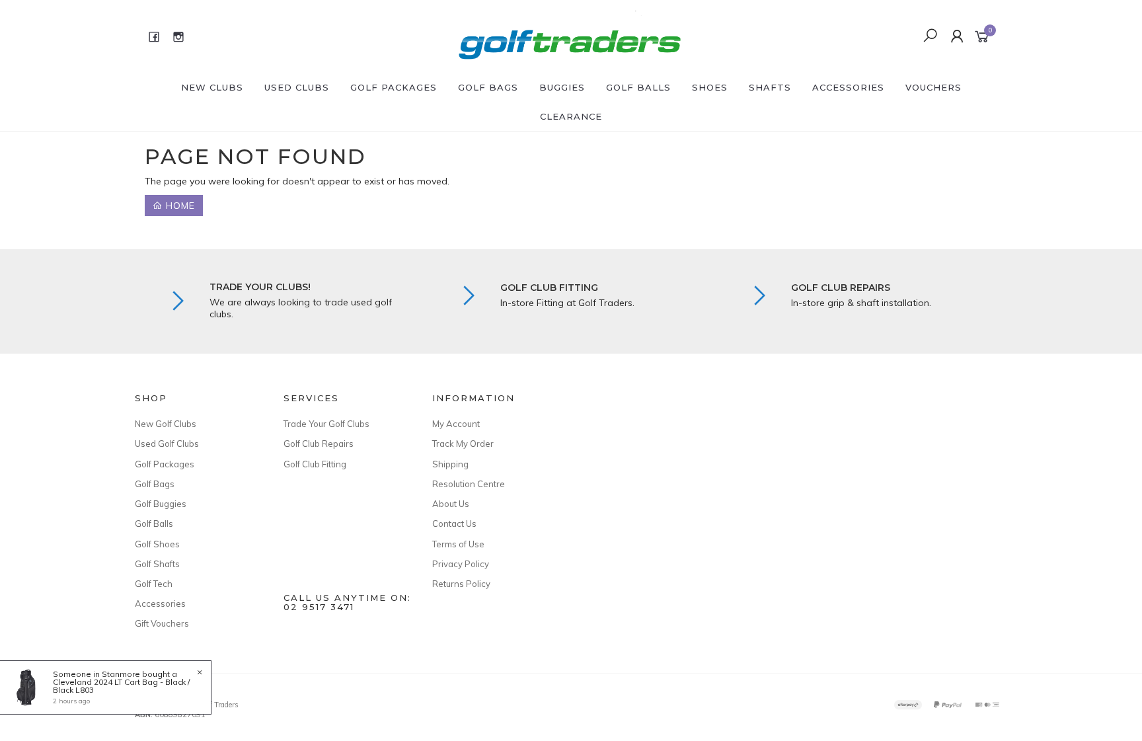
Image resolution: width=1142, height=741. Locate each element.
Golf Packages (393, 87)
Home (179, 206)
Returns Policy (461, 583)
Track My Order (463, 443)
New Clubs (212, 87)
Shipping (450, 464)
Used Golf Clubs (167, 443)
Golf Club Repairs (319, 443)
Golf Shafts (157, 564)
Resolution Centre (468, 484)
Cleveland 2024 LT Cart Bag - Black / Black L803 (121, 686)
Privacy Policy (460, 564)
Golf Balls (638, 87)
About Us (450, 503)
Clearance (571, 116)
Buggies (562, 87)
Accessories (848, 87)
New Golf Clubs (165, 423)
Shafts (770, 87)
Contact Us (454, 523)
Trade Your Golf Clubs (326, 423)
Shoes (710, 87)
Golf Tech (153, 583)
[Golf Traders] (570, 36)
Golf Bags (488, 87)
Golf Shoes (157, 544)
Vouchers (933, 87)
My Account (456, 423)
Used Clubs (296, 87)
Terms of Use (458, 544)
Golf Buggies (160, 503)
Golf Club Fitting (315, 464)
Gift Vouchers (162, 623)
